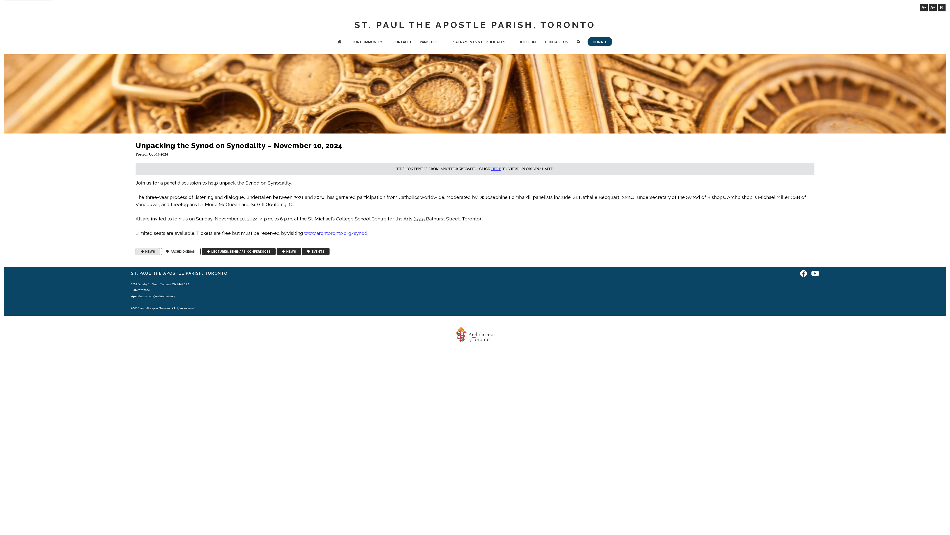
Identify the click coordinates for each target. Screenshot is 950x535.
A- (932, 7)
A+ (924, 7)
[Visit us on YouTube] (815, 274)
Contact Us (556, 42)
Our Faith (402, 42)
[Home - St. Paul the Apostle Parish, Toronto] (339, 42)
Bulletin (527, 42)
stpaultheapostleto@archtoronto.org (153, 296)
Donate (600, 42)
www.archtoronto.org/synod (335, 233)
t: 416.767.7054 (140, 290)
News (149, 251)
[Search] (578, 42)
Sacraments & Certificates (479, 42)
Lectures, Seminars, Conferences (240, 251)
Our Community (367, 42)
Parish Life (430, 42)
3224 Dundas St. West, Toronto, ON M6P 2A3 (160, 284)
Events (317, 251)
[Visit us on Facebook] (803, 274)
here (496, 169)
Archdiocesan (182, 251)
